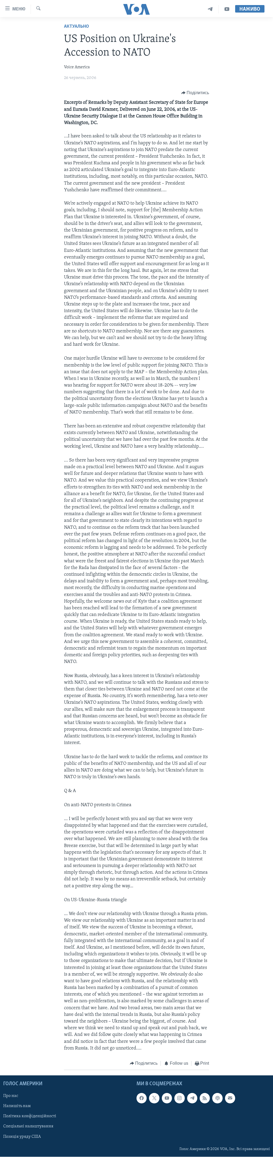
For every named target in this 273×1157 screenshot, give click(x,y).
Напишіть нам (17, 1106)
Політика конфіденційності (29, 1116)
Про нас (10, 1096)
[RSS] (205, 1098)
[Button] (195, 92)
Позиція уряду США (22, 1137)
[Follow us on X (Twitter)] (154, 1098)
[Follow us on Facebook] (141, 1098)
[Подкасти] (217, 1098)
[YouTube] (227, 9)
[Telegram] (210, 9)
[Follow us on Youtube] (167, 1098)
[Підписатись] (230, 1098)
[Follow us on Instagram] (179, 1098)
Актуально (76, 26)
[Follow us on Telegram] (192, 1098)
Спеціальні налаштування (28, 1126)
